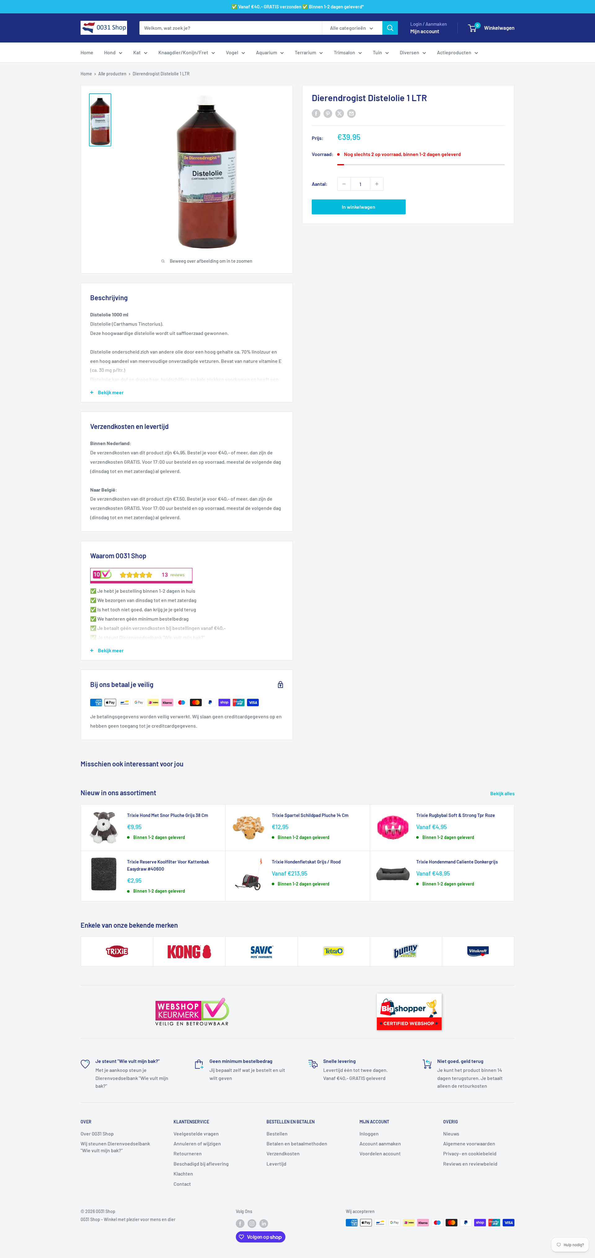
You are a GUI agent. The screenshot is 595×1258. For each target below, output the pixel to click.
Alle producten (112, 73)
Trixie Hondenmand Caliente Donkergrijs (457, 861)
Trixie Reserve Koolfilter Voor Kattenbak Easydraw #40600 (168, 865)
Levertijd (276, 1164)
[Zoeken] (390, 28)
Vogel (232, 52)
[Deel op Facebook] (316, 113)
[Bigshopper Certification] (409, 990)
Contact (182, 1184)
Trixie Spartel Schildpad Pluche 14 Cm (310, 815)
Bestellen (277, 1133)
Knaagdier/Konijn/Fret (183, 52)
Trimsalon (344, 52)
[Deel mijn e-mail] (351, 113)
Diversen (409, 52)
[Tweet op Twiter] (339, 113)
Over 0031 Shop (97, 1133)
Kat (137, 52)
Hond (110, 52)
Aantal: (320, 184)
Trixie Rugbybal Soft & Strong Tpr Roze (455, 815)
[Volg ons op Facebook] (240, 1223)
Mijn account (424, 31)
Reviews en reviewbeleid (470, 1164)
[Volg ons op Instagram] (252, 1223)
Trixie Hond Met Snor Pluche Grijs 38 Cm (167, 815)
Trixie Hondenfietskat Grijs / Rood (306, 861)
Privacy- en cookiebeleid (469, 1153)
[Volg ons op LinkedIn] (263, 1223)
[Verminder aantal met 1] (343, 183)
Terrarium (305, 52)
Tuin (377, 52)
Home (87, 52)
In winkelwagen (358, 207)
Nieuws (451, 1133)
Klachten (183, 1173)
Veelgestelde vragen (196, 1133)
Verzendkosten (283, 1153)
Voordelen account (380, 1153)
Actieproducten (454, 52)
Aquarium (266, 52)
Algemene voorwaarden (469, 1143)
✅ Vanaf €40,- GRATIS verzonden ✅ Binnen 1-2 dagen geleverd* (297, 6)
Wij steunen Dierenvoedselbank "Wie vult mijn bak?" (115, 1146)
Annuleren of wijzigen (197, 1143)
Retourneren (188, 1153)
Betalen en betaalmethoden (297, 1143)
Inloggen (369, 1133)
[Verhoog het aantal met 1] (376, 183)
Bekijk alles (503, 793)
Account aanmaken (380, 1143)
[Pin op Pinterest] (328, 113)
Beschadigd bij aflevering (201, 1164)
